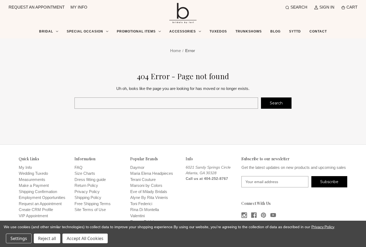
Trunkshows (249, 31)
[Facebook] (254, 215)
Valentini (137, 215)
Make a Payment (34, 185)
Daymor (137, 167)
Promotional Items (136, 31)
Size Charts (84, 173)
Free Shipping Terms (92, 203)
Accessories (182, 31)
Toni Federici (141, 203)
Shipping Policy (87, 197)
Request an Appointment (40, 203)
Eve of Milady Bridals (148, 191)
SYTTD (295, 31)
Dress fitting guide (90, 179)
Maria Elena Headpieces (151, 173)
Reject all (47, 238)
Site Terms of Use (90, 209)
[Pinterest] (263, 215)
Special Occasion (85, 31)
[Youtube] (273, 215)
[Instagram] (244, 215)
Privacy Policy (87, 191)
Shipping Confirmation (38, 191)
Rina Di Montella (144, 209)
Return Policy (86, 185)
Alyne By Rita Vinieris (149, 197)
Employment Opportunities (42, 197)
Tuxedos (218, 31)
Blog (275, 31)
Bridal (46, 31)
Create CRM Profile (36, 209)
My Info (25, 167)
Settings (18, 238)
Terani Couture (143, 179)
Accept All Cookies (85, 238)
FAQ (78, 167)
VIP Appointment (33, 215)
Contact (318, 31)
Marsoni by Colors (146, 185)
